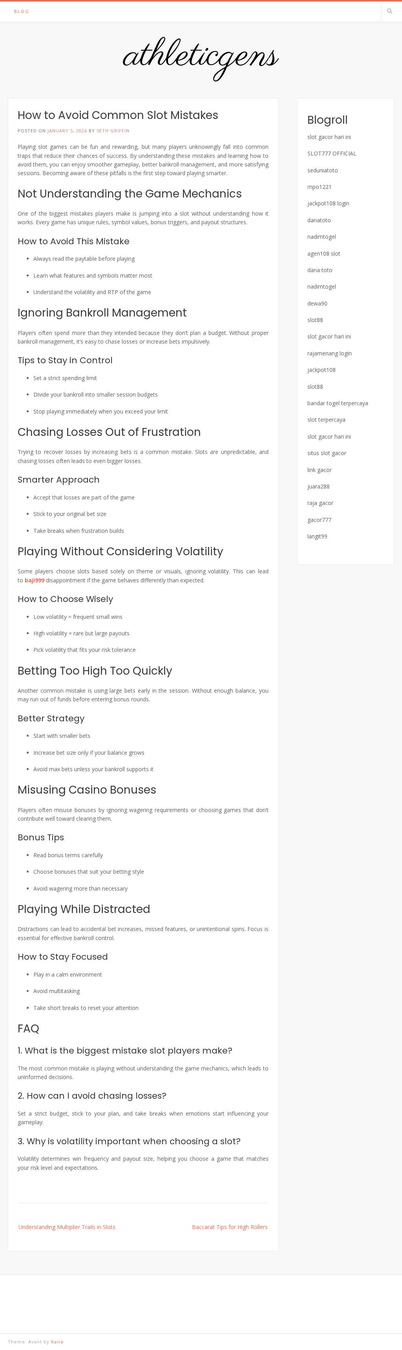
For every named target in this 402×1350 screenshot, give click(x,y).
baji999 (34, 580)
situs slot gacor (326, 453)
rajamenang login (329, 353)
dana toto (320, 270)
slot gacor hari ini (329, 137)
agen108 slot (323, 253)
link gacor (319, 470)
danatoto (319, 220)
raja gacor (320, 503)
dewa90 (317, 303)
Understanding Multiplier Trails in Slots (66, 1227)
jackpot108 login (328, 203)
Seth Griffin (113, 131)
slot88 (315, 320)
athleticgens (201, 56)
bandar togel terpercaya (337, 403)
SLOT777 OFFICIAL (331, 153)
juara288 (318, 486)
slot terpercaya (326, 419)
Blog (21, 11)
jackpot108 (321, 369)
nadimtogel (321, 236)
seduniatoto (322, 170)
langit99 (317, 536)
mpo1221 (319, 186)
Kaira (57, 1342)
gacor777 (319, 519)
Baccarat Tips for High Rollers (230, 1227)
